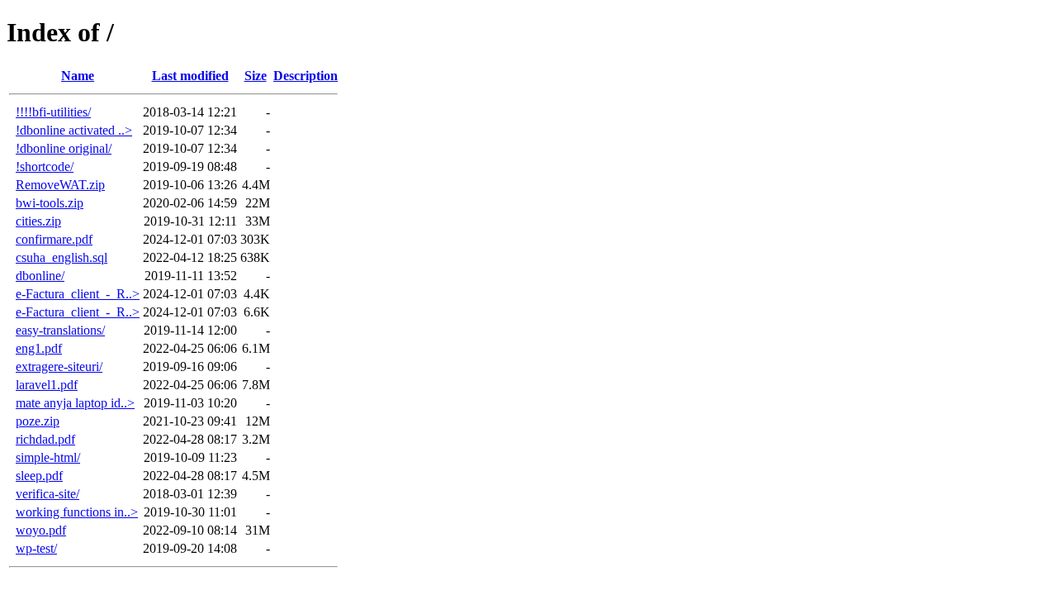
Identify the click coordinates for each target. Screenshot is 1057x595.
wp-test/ (36, 548)
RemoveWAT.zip (60, 185)
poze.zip (37, 421)
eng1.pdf (39, 348)
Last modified (190, 76)
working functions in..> (77, 512)
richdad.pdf (45, 439)
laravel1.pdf (47, 385)
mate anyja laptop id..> (75, 403)
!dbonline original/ (63, 148)
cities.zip (38, 221)
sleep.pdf (39, 476)
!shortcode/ (44, 166)
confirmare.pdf (54, 239)
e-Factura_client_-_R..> (78, 294)
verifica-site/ (47, 494)
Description (305, 76)
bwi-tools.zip (49, 203)
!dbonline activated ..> (74, 130)
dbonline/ (40, 276)
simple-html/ (48, 457)
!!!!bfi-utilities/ (53, 112)
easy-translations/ (60, 330)
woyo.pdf (41, 530)
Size (255, 76)
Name (77, 76)
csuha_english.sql (61, 257)
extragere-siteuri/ (59, 366)
